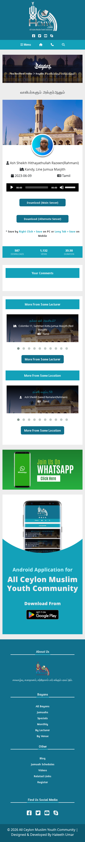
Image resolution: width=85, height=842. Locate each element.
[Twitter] (38, 813)
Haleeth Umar (63, 834)
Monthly (42, 724)
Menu (27, 44)
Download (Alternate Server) (42, 219)
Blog (42, 758)
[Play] (12, 187)
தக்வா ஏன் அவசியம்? (42, 321)
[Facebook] (29, 813)
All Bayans (42, 706)
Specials (42, 718)
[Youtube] (47, 813)
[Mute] (62, 187)
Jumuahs (42, 712)
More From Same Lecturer (42, 359)
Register (42, 782)
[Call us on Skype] (51, 35)
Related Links (42, 776)
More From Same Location (42, 430)
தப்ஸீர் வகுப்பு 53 (42, 392)
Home (29, 73)
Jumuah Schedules (42, 764)
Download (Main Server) (42, 202)
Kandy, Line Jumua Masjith (45, 169)
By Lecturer (42, 730)
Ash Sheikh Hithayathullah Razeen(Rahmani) (44, 163)
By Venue (42, 736)
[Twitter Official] (39, 35)
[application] (42, 187)
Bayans (40, 73)
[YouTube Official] (45, 35)
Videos (42, 770)
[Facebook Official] (33, 35)
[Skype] (55, 813)
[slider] (71, 187)
